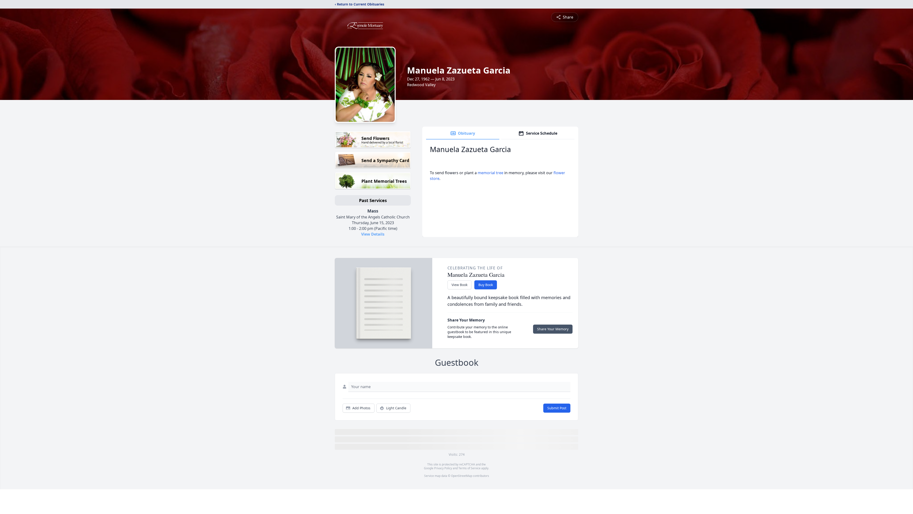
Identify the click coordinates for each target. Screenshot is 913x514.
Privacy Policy (443, 468)
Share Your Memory (552, 329)
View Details (372, 234)
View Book (459, 284)
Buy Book (485, 284)
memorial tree (490, 172)
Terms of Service (469, 468)
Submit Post (556, 408)
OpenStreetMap (461, 476)
